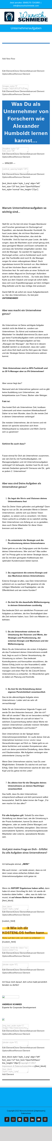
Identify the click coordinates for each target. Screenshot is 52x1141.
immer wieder (29, 740)
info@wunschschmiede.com (26, 5)
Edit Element (8, 71)
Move (11, 74)
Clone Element (20, 71)
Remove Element (22, 74)
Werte (23, 498)
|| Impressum (39, 1111)
